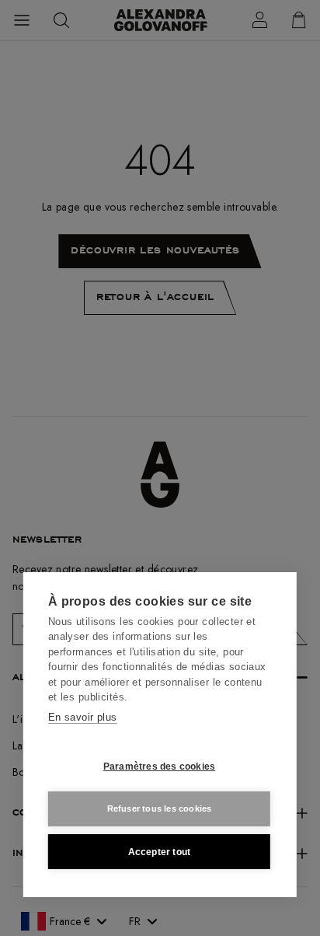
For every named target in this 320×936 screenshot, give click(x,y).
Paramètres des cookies (159, 766)
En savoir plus (82, 717)
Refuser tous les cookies (159, 808)
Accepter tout (159, 852)
